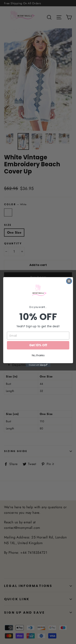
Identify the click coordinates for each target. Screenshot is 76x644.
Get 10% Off (38, 345)
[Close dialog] (69, 281)
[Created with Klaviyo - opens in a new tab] (38, 365)
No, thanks (38, 355)
